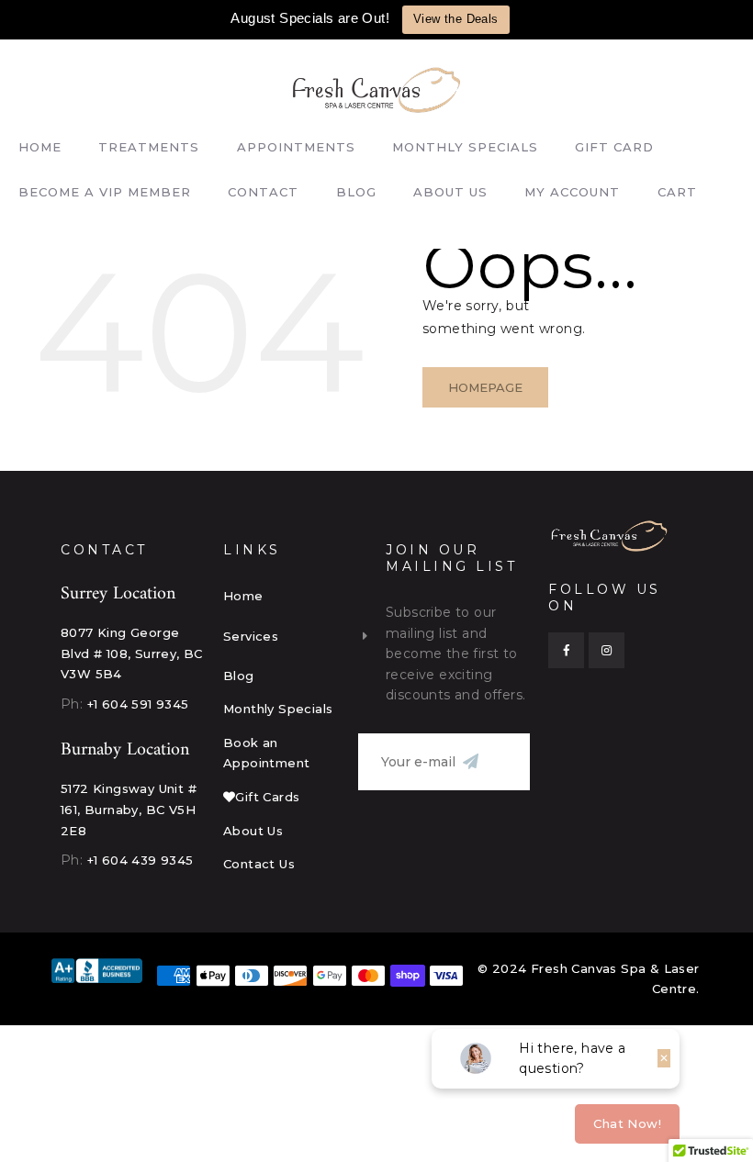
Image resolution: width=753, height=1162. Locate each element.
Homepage (485, 387)
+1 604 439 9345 (140, 860)
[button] (295, 636)
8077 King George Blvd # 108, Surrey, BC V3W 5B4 (132, 653)
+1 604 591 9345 (138, 704)
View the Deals (456, 19)
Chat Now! (627, 1123)
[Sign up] (470, 761)
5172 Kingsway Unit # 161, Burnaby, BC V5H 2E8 (129, 809)
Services (250, 636)
